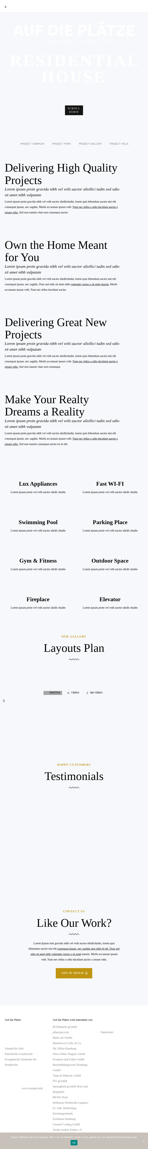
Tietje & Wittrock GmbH (67, 1075)
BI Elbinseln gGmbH (65, 1026)
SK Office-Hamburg (64, 1048)
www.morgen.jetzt (32, 1088)
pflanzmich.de (61, 1032)
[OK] (143, 1141)
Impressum (107, 1032)
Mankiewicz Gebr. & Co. (67, 1043)
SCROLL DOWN (74, 110)
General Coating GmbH (66, 1124)
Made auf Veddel (62, 1037)
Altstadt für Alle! (14, 1048)
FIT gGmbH (60, 1081)
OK (74, 1142)
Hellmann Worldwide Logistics (70, 1102)
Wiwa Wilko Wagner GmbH (69, 1053)
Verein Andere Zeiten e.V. (67, 1129)
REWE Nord (60, 1097)
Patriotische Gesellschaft (18, 1053)
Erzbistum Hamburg (64, 1118)
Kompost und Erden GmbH (68, 1059)
